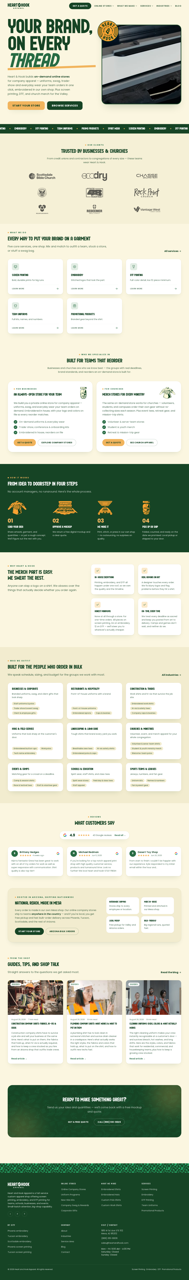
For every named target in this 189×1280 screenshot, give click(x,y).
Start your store (29, 931)
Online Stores (103, 5)
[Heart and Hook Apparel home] (19, 6)
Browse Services (65, 105)
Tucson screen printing (19, 1252)
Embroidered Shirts (111, 1189)
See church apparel (142, 442)
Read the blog (169, 972)
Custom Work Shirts (111, 1205)
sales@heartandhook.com (114, 1242)
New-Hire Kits (68, 1199)
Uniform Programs (70, 1194)
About (64, 1230)
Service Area (67, 1241)
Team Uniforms (150, 1205)
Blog (178, 5)
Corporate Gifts (69, 1210)
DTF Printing (148, 1199)
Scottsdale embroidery (19, 1241)
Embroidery (147, 1194)
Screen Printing (149, 1189)
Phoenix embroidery (18, 1230)
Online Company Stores (73, 1189)
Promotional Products (153, 1210)
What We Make (126, 5)
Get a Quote (80, 5)
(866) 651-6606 (109, 1238)
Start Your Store (26, 105)
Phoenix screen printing (20, 1246)
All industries (170, 675)
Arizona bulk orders (62, 931)
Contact (65, 1252)
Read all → (120, 835)
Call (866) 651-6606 (109, 1122)
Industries (163, 5)
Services (145, 5)
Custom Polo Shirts (111, 1199)
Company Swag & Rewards (75, 1205)
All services (171, 251)
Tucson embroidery (18, 1236)
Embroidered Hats (110, 1194)
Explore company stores (56, 442)
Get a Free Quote (78, 1122)
